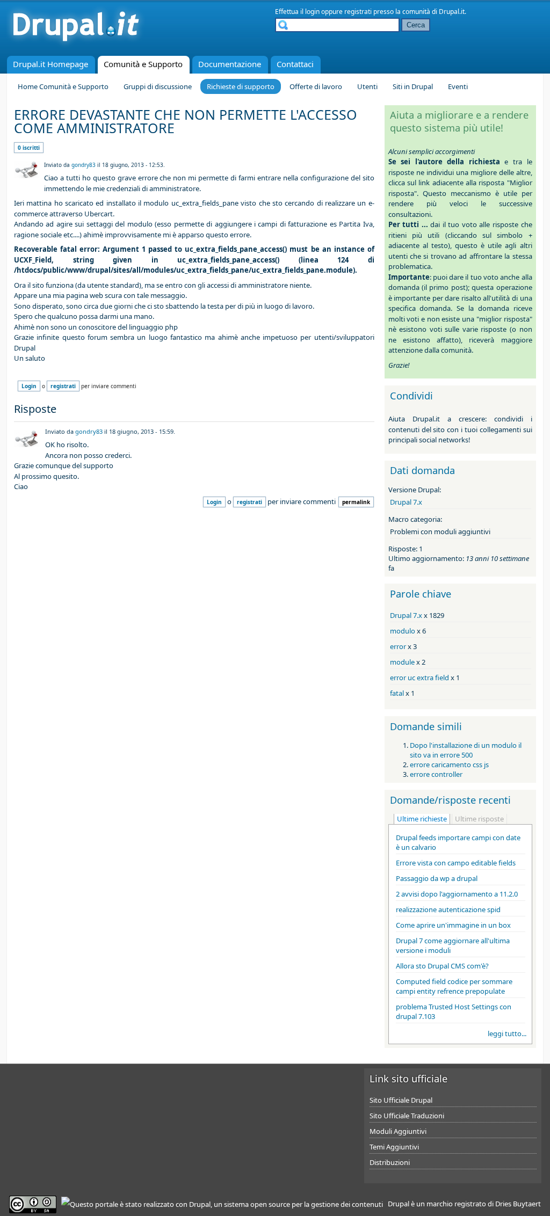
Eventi (458, 86)
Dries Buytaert (518, 1203)
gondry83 (83, 165)
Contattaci (295, 64)
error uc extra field (419, 677)
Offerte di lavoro (316, 86)
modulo (402, 631)
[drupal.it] (75, 45)
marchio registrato (456, 1203)
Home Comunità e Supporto (63, 86)
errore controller (436, 774)
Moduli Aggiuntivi (398, 1131)
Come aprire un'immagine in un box (453, 925)
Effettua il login (297, 11)
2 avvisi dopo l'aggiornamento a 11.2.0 (457, 894)
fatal (397, 693)
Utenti (367, 86)
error (398, 646)
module (402, 662)
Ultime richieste (422, 819)
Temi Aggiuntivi (394, 1147)
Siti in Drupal (413, 86)
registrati (358, 11)
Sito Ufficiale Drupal (401, 1100)
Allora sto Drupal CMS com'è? (442, 966)
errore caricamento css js (449, 764)
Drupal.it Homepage (50, 64)
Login (29, 386)
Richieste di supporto (240, 86)
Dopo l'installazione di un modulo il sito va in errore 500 (466, 750)
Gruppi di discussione (158, 86)
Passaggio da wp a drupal (436, 878)
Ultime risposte (479, 819)
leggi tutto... (507, 1033)
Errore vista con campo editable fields (456, 863)
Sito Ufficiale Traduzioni (407, 1115)
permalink (356, 502)
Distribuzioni (390, 1162)
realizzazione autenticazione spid (448, 909)
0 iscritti (29, 147)
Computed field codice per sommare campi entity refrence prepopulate (454, 986)
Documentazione (229, 64)
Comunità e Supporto (143, 64)
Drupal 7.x (406, 502)
